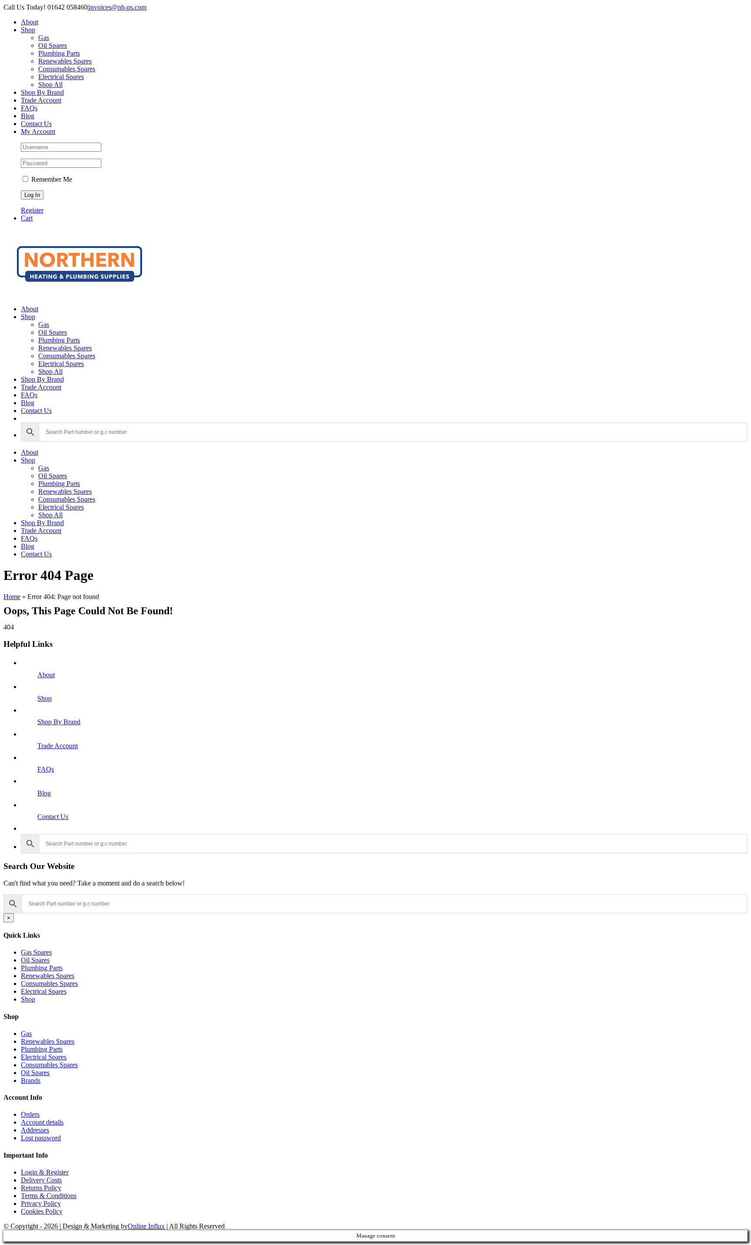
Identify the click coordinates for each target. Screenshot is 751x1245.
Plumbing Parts (42, 968)
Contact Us (52, 816)
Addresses (35, 1130)
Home (11, 596)
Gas (26, 1033)
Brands (30, 1080)
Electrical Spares (43, 991)
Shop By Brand (58, 722)
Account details (42, 1122)
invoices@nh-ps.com (117, 7)
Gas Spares (36, 952)
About (46, 675)
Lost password (41, 1138)
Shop (44, 698)
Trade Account (57, 745)
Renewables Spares (47, 975)
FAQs (45, 769)
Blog (44, 793)
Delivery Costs (41, 1180)
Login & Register (45, 1172)
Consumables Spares (49, 983)
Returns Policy (41, 1188)
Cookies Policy (42, 1211)
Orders (30, 1114)
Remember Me (51, 179)
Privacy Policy (41, 1203)
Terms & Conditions (48, 1195)
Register (32, 210)
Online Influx (146, 1226)
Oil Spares (35, 960)
